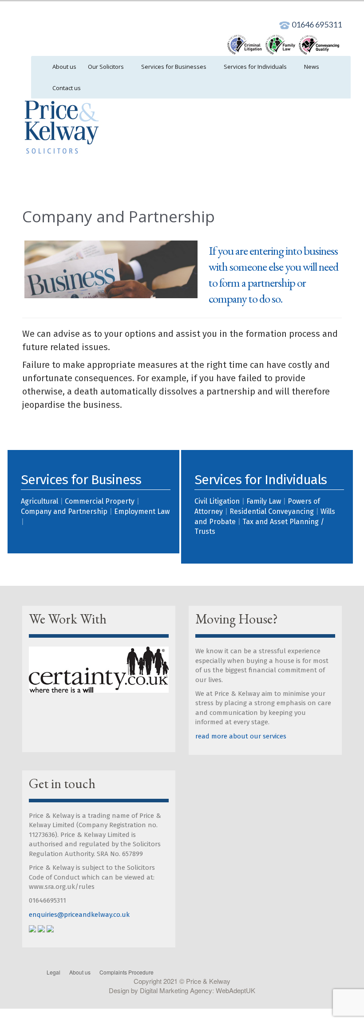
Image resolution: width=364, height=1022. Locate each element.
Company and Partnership (64, 511)
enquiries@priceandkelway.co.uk (79, 915)
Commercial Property (100, 501)
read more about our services (240, 736)
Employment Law (142, 511)
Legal (53, 972)
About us (80, 972)
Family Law (263, 501)
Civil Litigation (217, 501)
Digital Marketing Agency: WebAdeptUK (197, 990)
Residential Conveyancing (271, 511)
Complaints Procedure (126, 972)
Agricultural (39, 501)
